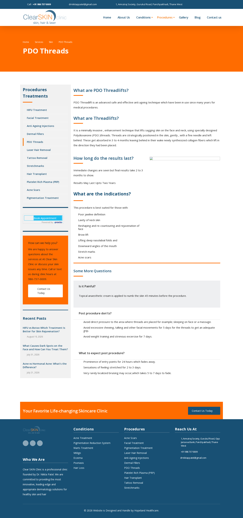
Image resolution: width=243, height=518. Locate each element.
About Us (124, 17)
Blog (197, 17)
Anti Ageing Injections (40, 126)
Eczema (78, 458)
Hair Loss (78, 467)
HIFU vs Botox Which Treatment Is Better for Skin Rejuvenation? (44, 329)
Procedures (165, 17)
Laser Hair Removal (39, 150)
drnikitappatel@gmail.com (83, 4)
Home (107, 17)
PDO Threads (35, 142)
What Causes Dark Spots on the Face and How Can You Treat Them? (45, 347)
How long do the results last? (103, 158)
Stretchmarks (35, 166)
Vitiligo (77, 453)
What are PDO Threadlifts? (100, 90)
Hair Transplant (37, 174)
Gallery (183, 17)
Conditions (143, 17)
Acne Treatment (82, 438)
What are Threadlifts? (96, 118)
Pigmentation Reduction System (91, 443)
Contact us (214, 17)
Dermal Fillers (35, 134)
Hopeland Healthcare (146, 510)
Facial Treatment (38, 118)
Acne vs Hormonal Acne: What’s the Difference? (45, 365)
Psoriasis (78, 462)
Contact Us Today (43, 291)
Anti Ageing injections (136, 458)
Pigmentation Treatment (43, 198)
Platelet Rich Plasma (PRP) (43, 182)
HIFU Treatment (37, 110)
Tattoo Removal (37, 158)
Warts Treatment (83, 448)
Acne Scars (33, 190)
